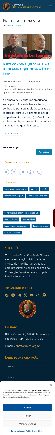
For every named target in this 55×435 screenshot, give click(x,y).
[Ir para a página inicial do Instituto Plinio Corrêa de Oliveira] (27, 308)
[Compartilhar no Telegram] (22, 172)
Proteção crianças (13, 25)
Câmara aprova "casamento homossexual (21, 213)
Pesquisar (44, 152)
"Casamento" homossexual (15, 189)
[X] (25, 295)
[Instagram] (13, 295)
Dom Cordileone (11, 219)
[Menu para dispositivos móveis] (50, 6)
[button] (50, 385)
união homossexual (12, 232)
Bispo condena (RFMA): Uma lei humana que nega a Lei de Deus (27, 69)
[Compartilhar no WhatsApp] (30, 172)
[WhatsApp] (44, 295)
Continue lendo (14, 133)
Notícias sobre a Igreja (13, 195)
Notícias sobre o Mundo (22, 92)
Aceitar (27, 407)
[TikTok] (38, 295)
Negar (27, 415)
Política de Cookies (18, 431)
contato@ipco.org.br (27, 346)
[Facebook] (7, 295)
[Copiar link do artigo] (39, 172)
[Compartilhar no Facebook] (6, 172)
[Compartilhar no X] (14, 172)
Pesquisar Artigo (10, 147)
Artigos (21, 89)
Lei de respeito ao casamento (16, 226)
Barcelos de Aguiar (13, 81)
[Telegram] (19, 295)
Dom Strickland (28, 219)
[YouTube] (31, 295)
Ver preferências (27, 423)
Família (30, 89)
